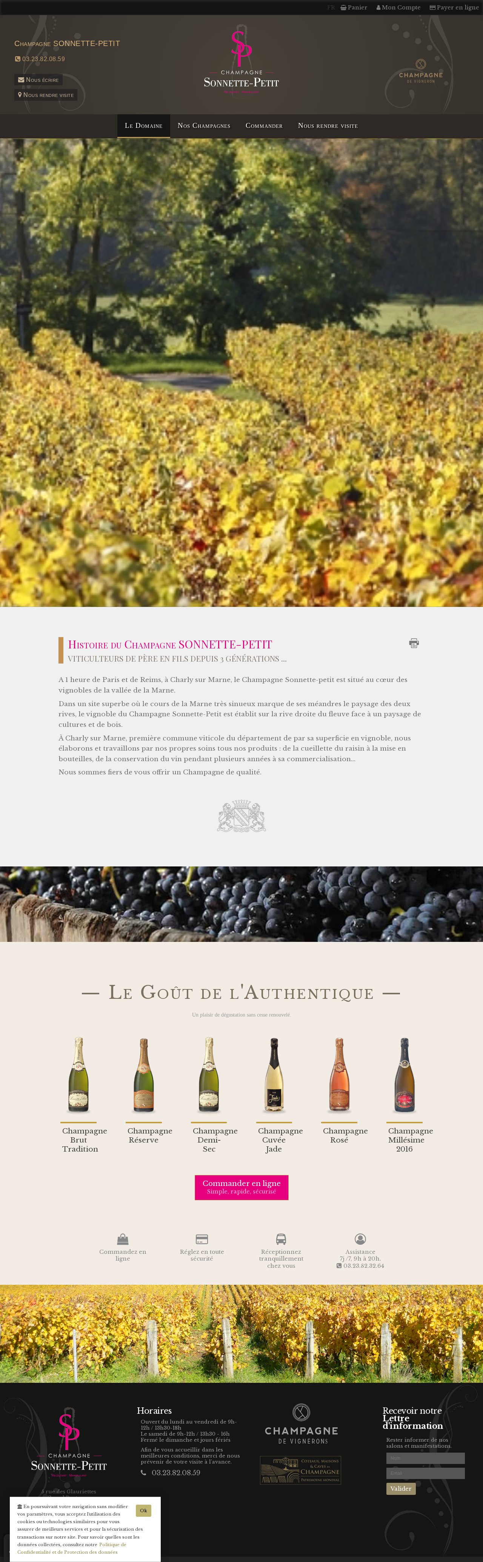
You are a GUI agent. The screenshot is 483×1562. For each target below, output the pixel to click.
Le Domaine (144, 125)
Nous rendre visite (48, 94)
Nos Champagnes (204, 125)
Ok (143, 1510)
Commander (264, 125)
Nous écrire (42, 79)
